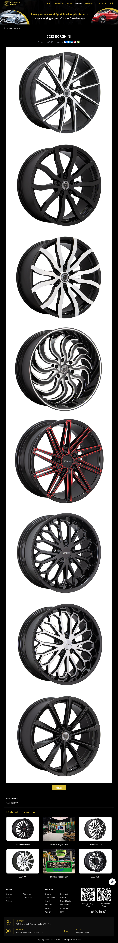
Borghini (64, 894)
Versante (48, 904)
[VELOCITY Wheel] (12, 6)
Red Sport (64, 904)
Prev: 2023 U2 (12, 798)
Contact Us (27, 897)
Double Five (50, 897)
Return (59, 787)
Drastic (48, 894)
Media (69, 3)
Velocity (48, 912)
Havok (47, 901)
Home (49, 3)
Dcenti (63, 897)
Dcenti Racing (66, 901)
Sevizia (47, 908)
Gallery (78, 3)
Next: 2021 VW (12, 803)
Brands (58, 3)
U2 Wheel (64, 908)
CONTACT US (102, 3)
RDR (62, 912)
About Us (89, 3)
